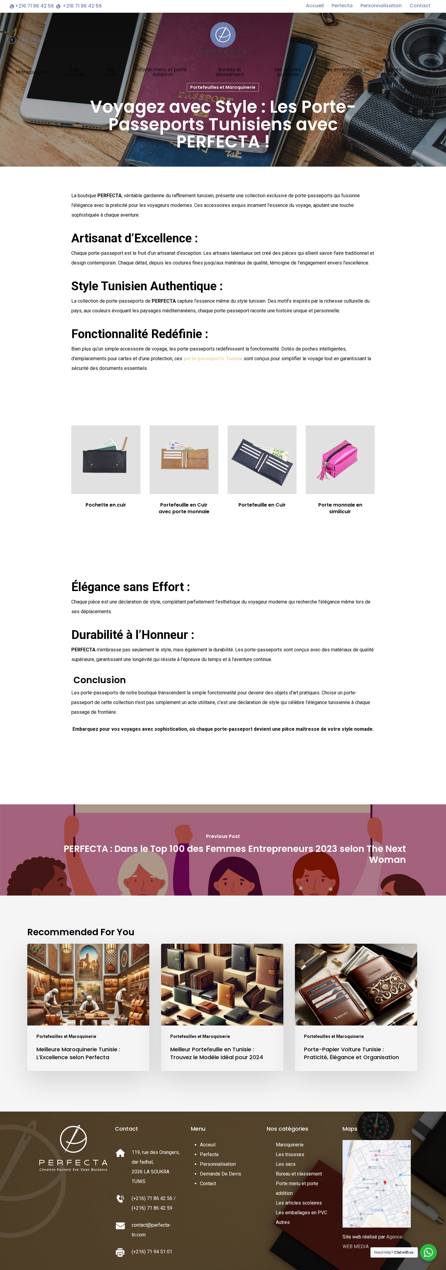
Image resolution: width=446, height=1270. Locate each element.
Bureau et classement (299, 1174)
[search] (434, 40)
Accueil (315, 5)
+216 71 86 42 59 (81, 5)
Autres (283, 1222)
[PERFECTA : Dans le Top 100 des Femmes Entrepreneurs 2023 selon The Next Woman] (223, 850)
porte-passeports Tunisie (212, 358)
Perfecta (343, 5)
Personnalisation (381, 5)
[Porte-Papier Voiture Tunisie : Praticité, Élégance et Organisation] (356, 1007)
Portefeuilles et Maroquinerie (222, 87)
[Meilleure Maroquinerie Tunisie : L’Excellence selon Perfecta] (88, 1007)
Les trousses (290, 1154)
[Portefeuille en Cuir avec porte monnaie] (184, 459)
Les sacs (286, 1164)
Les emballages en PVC (301, 1212)
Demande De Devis (220, 1174)
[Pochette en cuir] (105, 459)
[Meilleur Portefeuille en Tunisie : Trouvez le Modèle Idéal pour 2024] (222, 1007)
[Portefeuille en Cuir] (262, 459)
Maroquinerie (290, 1145)
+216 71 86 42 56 (35, 5)
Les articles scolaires (299, 1203)
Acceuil (207, 1145)
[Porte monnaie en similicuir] (340, 459)
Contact (420, 5)
